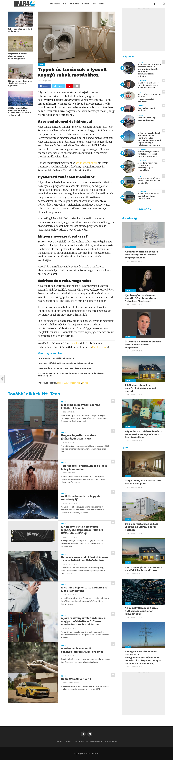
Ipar (64, 4)
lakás (66, 383)
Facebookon (99, 347)
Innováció (74, 4)
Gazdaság (55, 4)
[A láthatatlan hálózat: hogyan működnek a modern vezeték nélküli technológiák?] (20, 105)
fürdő (60, 383)
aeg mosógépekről (86, 163)
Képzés (85, 4)
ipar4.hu (74, 343)
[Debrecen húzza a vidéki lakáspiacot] (20, 26)
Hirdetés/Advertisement (91, 741)
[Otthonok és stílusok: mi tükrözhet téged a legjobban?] (20, 78)
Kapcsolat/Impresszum (66, 741)
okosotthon (75, 383)
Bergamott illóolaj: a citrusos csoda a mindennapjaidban (17, 56)
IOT (94, 4)
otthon (85, 383)
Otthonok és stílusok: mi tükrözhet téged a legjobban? (20, 83)
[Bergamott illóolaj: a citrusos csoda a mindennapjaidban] (20, 50)
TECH (101, 4)
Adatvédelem (111, 741)
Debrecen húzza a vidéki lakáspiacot (20, 30)
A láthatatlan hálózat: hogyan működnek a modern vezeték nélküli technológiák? (19, 111)
